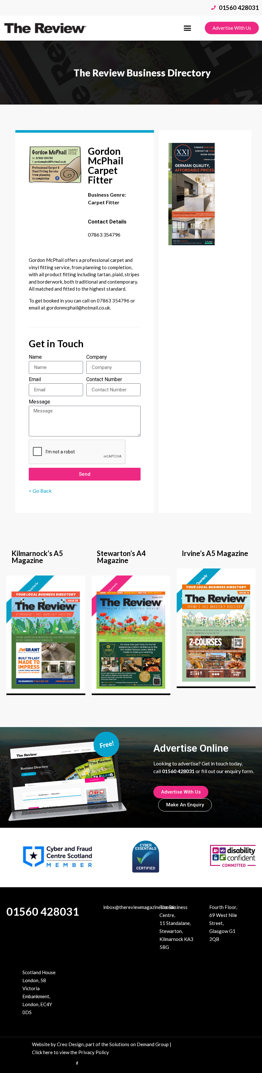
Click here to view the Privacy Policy (70, 1052)
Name (35, 357)
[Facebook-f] (77, 1063)
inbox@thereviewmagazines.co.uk (139, 907)
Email (35, 379)
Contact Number (104, 379)
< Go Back (41, 491)
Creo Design (70, 1044)
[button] (187, 28)
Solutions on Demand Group (139, 1044)
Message (39, 402)
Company (96, 357)
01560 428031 (42, 911)
